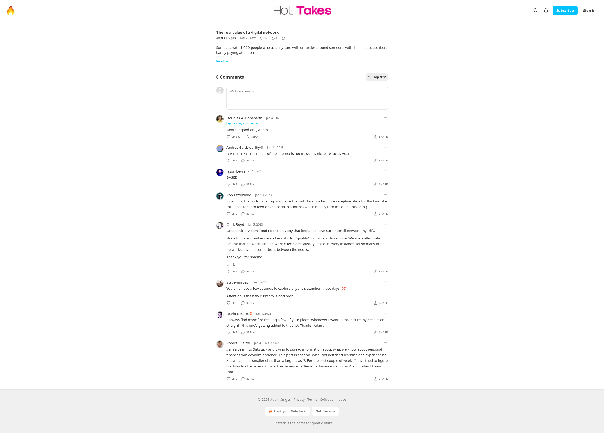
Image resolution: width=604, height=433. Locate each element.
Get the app (325, 411)
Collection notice (333, 399)
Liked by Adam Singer (245, 123)
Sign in (589, 10)
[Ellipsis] (385, 117)
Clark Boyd (235, 224)
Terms (312, 399)
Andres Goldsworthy (243, 147)
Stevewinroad (237, 282)
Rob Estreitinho (238, 195)
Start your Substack (289, 411)
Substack (279, 423)
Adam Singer (226, 38)
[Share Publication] (546, 10)
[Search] (535, 10)
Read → (222, 61)
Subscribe (565, 10)
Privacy (299, 399)
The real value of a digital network (247, 32)
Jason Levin (235, 171)
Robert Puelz (236, 343)
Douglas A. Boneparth (244, 117)
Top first (379, 77)
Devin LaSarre (237, 313)
